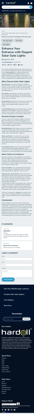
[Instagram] (11, 410)
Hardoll (8, 412)
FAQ (3, 363)
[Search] (30, 7)
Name (3, 256)
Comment (4, 268)
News (3, 362)
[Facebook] (2, 410)
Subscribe (26, 319)
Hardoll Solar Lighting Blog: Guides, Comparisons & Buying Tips (15, 33)
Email (3, 262)
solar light (18, 192)
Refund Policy (5, 369)
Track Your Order (6, 389)
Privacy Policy (5, 365)
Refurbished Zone (6, 387)
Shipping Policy (5, 367)
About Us (4, 383)
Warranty (4, 391)
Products (4, 358)
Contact (4, 393)
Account (28, 3)
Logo (11, 3)
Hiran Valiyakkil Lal (8, 62)
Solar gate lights (10, 72)
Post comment (8, 279)
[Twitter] (5, 410)
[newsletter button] (18, 404)
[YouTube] (14, 410)
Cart (31, 3)
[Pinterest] (8, 410)
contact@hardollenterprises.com (17, 10)
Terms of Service (6, 371)
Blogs (3, 360)
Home (3, 31)
